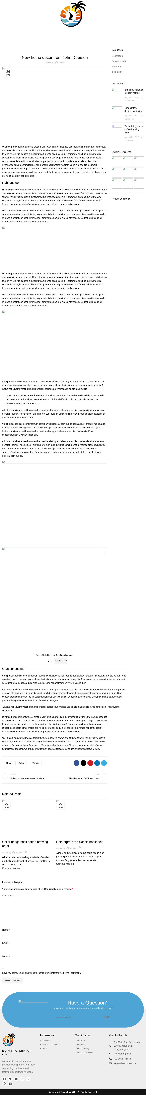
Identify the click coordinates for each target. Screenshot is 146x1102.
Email (5, 943)
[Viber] (4, 1083)
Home (66, 39)
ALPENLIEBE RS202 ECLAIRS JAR (55, 655)
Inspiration (117, 72)
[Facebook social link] (76, 763)
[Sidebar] (3, 1098)
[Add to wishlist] (103, 551)
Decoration (76, 39)
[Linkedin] (10, 1083)
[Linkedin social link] (97, 763)
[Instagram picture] (117, 161)
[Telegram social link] (104, 763)
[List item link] (57, 1046)
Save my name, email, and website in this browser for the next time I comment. (41, 973)
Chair (8, 763)
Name (6, 930)
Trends (36, 763)
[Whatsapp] (28, 1079)
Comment (7, 895)
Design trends (65, 837)
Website (6, 956)
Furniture (9, 837)
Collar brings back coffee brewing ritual (133, 129)
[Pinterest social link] (90, 763)
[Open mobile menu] (3, 14)
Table (21, 763)
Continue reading (11, 868)
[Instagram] (22, 1079)
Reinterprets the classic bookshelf (79, 842)
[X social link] (83, 763)
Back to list (54, 776)
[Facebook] (4, 1079)
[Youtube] (16, 1079)
